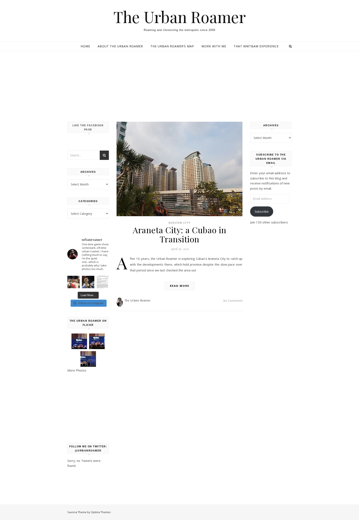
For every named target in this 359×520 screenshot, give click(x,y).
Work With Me (214, 46)
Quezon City (179, 222)
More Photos (76, 370)
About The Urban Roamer (120, 46)
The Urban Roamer (179, 17)
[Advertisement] (179, 82)
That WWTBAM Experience (256, 46)
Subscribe (262, 211)
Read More (179, 286)
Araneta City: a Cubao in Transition (179, 234)
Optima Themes (101, 512)
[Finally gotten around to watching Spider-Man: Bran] (73, 282)
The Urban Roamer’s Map (172, 46)
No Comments (232, 300)
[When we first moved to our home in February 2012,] (88, 282)
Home (85, 46)
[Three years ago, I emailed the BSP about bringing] (102, 282)
